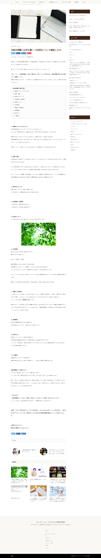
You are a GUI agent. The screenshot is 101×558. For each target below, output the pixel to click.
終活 (71, 144)
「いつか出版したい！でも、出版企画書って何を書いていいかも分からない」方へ (38, 499)
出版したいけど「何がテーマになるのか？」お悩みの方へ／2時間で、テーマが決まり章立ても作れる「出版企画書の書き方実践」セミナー (79, 73)
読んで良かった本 (74, 147)
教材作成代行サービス (73, 105)
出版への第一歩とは (15, 498)
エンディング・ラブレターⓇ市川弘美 (50, 522)
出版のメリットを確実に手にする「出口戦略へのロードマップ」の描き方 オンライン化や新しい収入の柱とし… (57, 499)
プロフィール (71, 54)
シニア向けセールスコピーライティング (78, 123)
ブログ (70, 52)
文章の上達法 (73, 139)
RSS (12, 556)
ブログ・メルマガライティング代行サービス (77, 97)
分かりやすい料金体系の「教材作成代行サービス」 (78, 102)
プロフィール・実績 (66, 2)
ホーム (17, 2)
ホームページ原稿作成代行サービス (76, 100)
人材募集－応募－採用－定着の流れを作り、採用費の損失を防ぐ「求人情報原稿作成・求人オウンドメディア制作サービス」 (79, 87)
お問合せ (76, 2)
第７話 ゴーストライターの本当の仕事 (76, 19)
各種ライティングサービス (75, 134)
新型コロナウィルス (74, 142)
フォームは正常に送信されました (75, 49)
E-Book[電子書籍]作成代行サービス (76, 94)
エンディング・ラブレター (75, 121)
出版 (19, 46)
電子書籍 (72, 150)
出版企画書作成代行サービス (74, 68)
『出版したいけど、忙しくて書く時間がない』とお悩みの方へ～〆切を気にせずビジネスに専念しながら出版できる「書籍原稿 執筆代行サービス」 (79, 64)
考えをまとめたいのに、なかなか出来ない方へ (78, 15)
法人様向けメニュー (53, 2)
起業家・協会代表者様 (73, 92)
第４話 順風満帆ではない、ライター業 (38, 480)
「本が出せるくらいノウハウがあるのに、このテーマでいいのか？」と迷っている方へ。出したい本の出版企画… (57, 481)
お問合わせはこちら (16, 425)
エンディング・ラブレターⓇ (29, 2)
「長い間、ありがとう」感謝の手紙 (76, 42)
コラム (84, 2)
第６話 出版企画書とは (73, 22)
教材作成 (72, 136)
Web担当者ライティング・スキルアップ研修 (77, 83)
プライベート (73, 129)
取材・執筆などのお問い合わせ (75, 77)
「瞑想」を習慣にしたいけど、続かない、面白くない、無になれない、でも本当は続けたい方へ (19, 481)
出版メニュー (42, 2)
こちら (32, 264)
